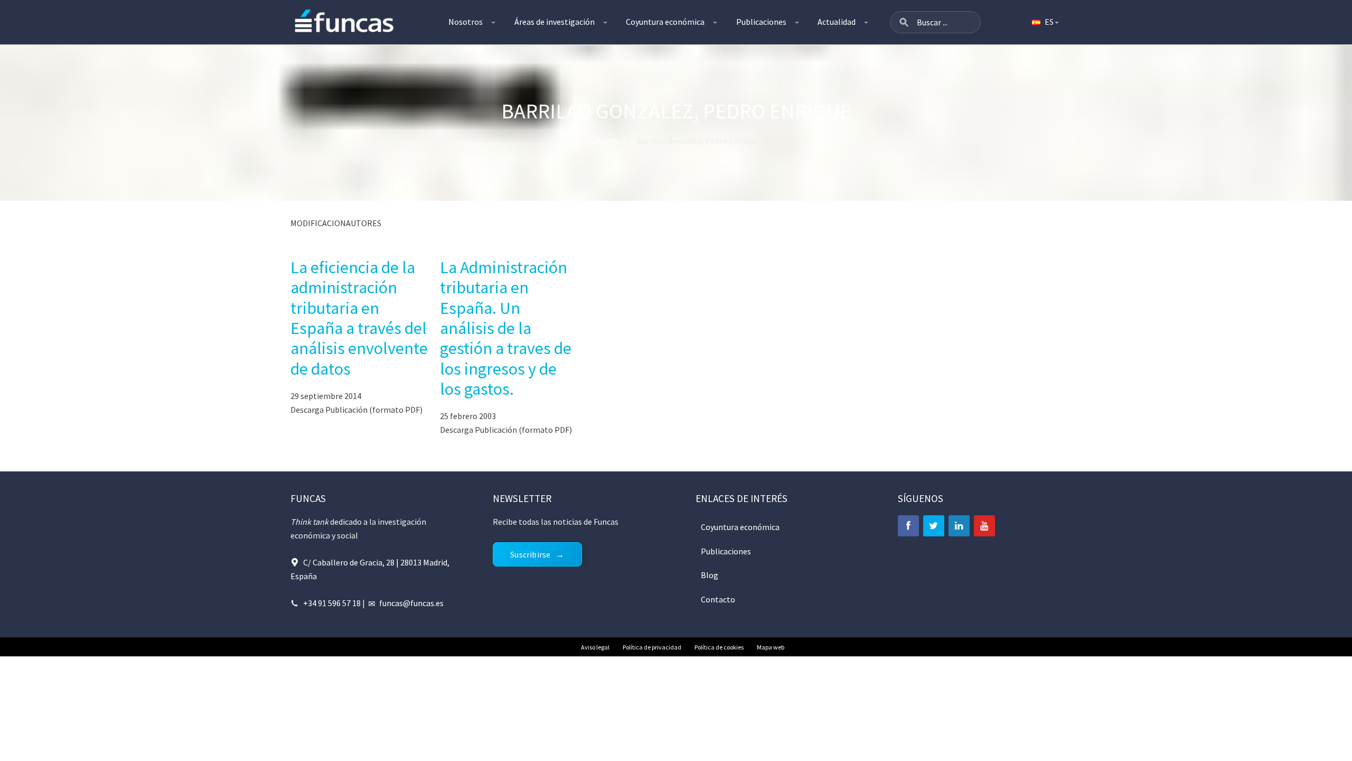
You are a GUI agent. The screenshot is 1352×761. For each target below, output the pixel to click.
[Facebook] (908, 525)
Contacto (718, 599)
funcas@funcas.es (411, 603)
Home (607, 140)
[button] (904, 22)
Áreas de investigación (554, 21)
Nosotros (465, 21)
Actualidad (837, 21)
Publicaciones (761, 21)
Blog (709, 575)
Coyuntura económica (665, 21)
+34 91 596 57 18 (332, 603)
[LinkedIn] (959, 525)
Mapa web (770, 647)
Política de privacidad (652, 647)
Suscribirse (530, 554)
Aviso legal (595, 647)
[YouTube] (984, 525)
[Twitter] (933, 525)
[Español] (1045, 22)
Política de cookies (719, 647)
